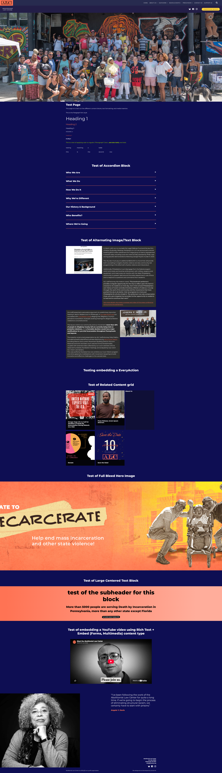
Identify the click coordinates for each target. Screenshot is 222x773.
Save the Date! (103, 463)
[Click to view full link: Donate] (80, 445)
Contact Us (198, 3)
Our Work (162, 3)
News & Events (174, 3)
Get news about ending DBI (111, 617)
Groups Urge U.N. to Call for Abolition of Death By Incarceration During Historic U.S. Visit (78, 424)
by (144, 770)
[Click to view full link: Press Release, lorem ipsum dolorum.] (110, 404)
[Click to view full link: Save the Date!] (110, 445)
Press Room (187, 3)
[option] (111, 526)
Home (146, 3)
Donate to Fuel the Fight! (211, 9)
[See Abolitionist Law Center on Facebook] (193, 9)
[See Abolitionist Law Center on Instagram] (197, 9)
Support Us (208, 3)
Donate (70, 463)
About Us (152, 3)
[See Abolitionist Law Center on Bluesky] (190, 9)
